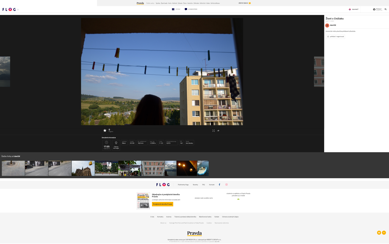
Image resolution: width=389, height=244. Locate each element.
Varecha (190, 3)
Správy (158, 3)
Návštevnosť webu (205, 217)
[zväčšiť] (214, 131)
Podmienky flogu (183, 184)
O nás (152, 217)
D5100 (132, 142)
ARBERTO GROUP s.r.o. (213, 239)
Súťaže (216, 217)
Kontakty (160, 217)
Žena (184, 3)
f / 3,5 (161, 142)
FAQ (203, 184)
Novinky (195, 184)
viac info (217, 241)
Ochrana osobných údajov (230, 217)
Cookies (209, 223)
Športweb (164, 3)
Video (208, 3)
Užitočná (202, 3)
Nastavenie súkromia (222, 223)
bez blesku (189, 142)
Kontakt (212, 184)
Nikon (124, 142)
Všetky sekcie (243, 3)
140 (181, 142)
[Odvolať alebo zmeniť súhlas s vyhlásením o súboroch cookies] (379, 233)
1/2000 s (153, 142)
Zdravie (180, 3)
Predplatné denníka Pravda (162, 204)
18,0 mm (142, 142)
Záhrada (196, 3)
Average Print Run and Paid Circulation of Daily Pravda (186, 223)
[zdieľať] (218, 131)
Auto (170, 3)
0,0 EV (171, 142)
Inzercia (168, 217)
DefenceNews (215, 3)
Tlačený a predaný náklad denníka (185, 217)
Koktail (174, 3)
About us (163, 223)
